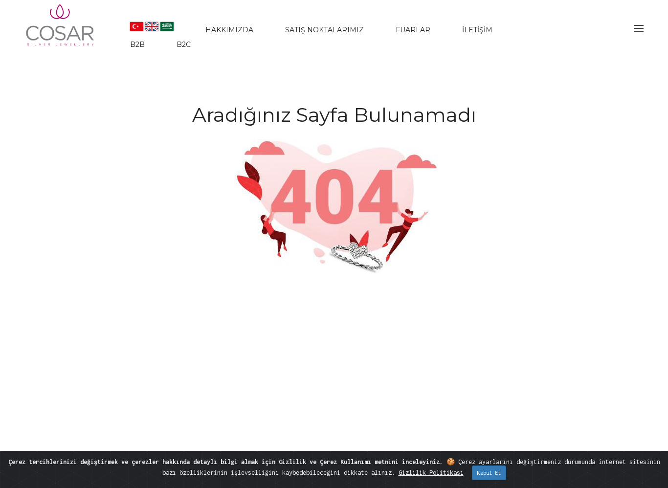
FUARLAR (413, 29)
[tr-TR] (136, 26)
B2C (184, 44)
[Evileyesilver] (60, 33)
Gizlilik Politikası (431, 472)
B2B (137, 44)
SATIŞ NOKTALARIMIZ (324, 29)
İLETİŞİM (477, 29)
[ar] (167, 26)
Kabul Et (489, 473)
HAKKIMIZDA (229, 29)
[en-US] (151, 26)
